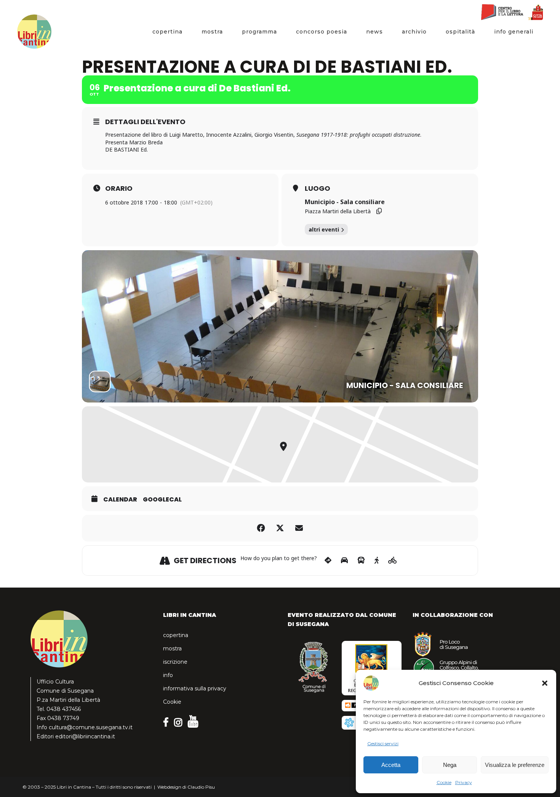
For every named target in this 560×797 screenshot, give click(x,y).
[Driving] (344, 560)
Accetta (390, 765)
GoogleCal (162, 499)
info (168, 675)
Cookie (444, 782)
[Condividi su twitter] (280, 528)
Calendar (120, 499)
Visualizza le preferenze (514, 765)
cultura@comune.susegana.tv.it (91, 727)
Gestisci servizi (382, 743)
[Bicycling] (392, 560)
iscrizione (175, 661)
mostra (172, 648)
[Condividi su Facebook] (260, 528)
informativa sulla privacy (194, 688)
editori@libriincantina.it (85, 736)
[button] (545, 683)
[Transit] (361, 560)
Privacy (463, 782)
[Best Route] (328, 560)
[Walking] (376, 560)
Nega (449, 765)
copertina (175, 635)
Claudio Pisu (201, 787)
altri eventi (324, 229)
